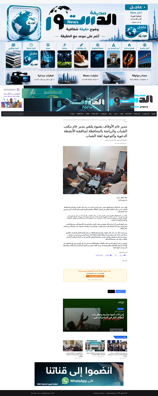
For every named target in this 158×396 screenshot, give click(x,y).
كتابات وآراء (95, 113)
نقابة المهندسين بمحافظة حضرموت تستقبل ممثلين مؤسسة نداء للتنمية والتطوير (74, 354)
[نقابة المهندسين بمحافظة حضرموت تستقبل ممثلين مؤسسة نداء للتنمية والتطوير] (73, 345)
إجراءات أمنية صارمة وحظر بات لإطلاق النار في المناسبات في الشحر (108, 317)
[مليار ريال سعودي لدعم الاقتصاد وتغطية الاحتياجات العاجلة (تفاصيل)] (95, 345)
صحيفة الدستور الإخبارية (99, 393)
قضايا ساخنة (128, 113)
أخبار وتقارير (146, 113)
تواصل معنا (33, 393)
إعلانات (87, 113)
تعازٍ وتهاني (103, 113)
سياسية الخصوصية (45, 393)
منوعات (72, 113)
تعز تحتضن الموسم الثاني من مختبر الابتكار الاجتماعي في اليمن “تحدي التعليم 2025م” (117, 354)
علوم (122, 113)
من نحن (39, 393)
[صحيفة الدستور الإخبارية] (132, 98)
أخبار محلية (118, 119)
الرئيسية (154, 113)
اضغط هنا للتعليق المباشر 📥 (95, 276)
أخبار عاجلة (137, 113)
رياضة (110, 113)
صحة (116, 113)
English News (80, 113)
